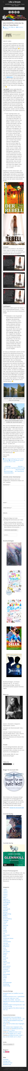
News (4, 956)
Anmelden (5, 1059)
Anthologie (6, 904)
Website (5, 513)
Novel (4, 959)
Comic (4, 923)
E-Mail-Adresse (7, 507)
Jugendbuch (6, 945)
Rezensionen (6, 968)
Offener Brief (6, 963)
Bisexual (5, 912)
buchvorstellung (13, 460)
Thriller (22, 459)
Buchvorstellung (11, 459)
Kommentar (6, 484)
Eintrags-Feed (6, 1061)
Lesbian (5, 950)
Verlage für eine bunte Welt (16, 807)
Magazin (5, 953)
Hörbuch (5, 940)
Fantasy (5, 932)
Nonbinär (5, 958)
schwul (4, 461)
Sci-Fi (4, 972)
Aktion (5, 459)
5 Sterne (5, 896)
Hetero (5, 936)
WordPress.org (7, 1064)
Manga (5, 954)
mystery (21, 460)
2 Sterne (5, 891)
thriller (14, 461)
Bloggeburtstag (7, 914)
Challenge (5, 920)
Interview (5, 943)
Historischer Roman (8, 938)
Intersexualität (7, 941)
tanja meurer (9, 461)
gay (18, 460)
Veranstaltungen (7, 982)
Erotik (4, 928)
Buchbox (5, 917)
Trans (4, 981)
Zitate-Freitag (6, 985)
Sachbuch (5, 969)
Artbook (5, 905)
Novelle (5, 961)
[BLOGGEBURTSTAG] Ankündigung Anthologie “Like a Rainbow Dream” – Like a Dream (14, 1018)
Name (5, 502)
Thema (18, 459)
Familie (5, 930)
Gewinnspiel (6, 935)
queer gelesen (7, 966)
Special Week (6, 974)
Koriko (14, 27)
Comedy (5, 922)
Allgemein (5, 899)
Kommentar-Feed (7, 1063)
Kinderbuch (6, 946)
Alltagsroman (6, 901)
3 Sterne (5, 892)
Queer (4, 964)
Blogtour (5, 915)
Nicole (4, 1023)
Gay (16, 459)
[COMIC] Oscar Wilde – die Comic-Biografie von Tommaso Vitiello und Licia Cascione (13, 1001)
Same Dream (6, 971)
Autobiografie (6, 909)
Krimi (4, 948)
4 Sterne (5, 894)
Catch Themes (22, 1069)
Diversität (5, 925)
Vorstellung (5, 460)
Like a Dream (15, 2)
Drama (5, 927)
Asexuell (5, 907)
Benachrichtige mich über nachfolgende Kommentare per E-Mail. (13, 519)
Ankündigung (6, 902)
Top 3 (4, 979)
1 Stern (5, 889)
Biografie (5, 910)
